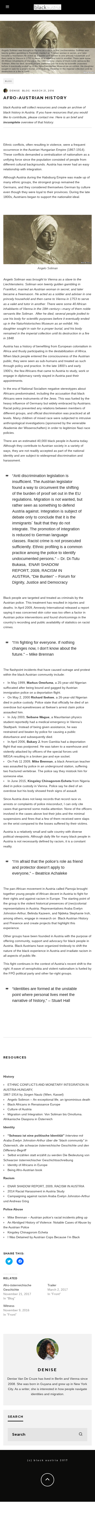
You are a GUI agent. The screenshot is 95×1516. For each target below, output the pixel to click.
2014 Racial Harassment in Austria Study (36, 1191)
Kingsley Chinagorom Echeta (28, 1232)
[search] (80, 1434)
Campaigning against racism (27, 1196)
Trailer (52, 1285)
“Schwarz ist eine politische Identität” (36, 1135)
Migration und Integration (25, 1114)
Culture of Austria (20, 1109)
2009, (35, 570)
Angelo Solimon (18, 1099)
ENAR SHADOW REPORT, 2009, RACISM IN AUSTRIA (46, 1186)
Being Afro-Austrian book (25, 1170)
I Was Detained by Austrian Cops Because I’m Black (44, 1237)
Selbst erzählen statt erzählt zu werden (35, 1155)
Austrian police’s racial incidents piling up (58, 1217)
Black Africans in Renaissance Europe (34, 1104)
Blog (8, 81)
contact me (46, 117)
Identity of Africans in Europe (28, 1165)
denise (15, 90)
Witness (8, 1306)
